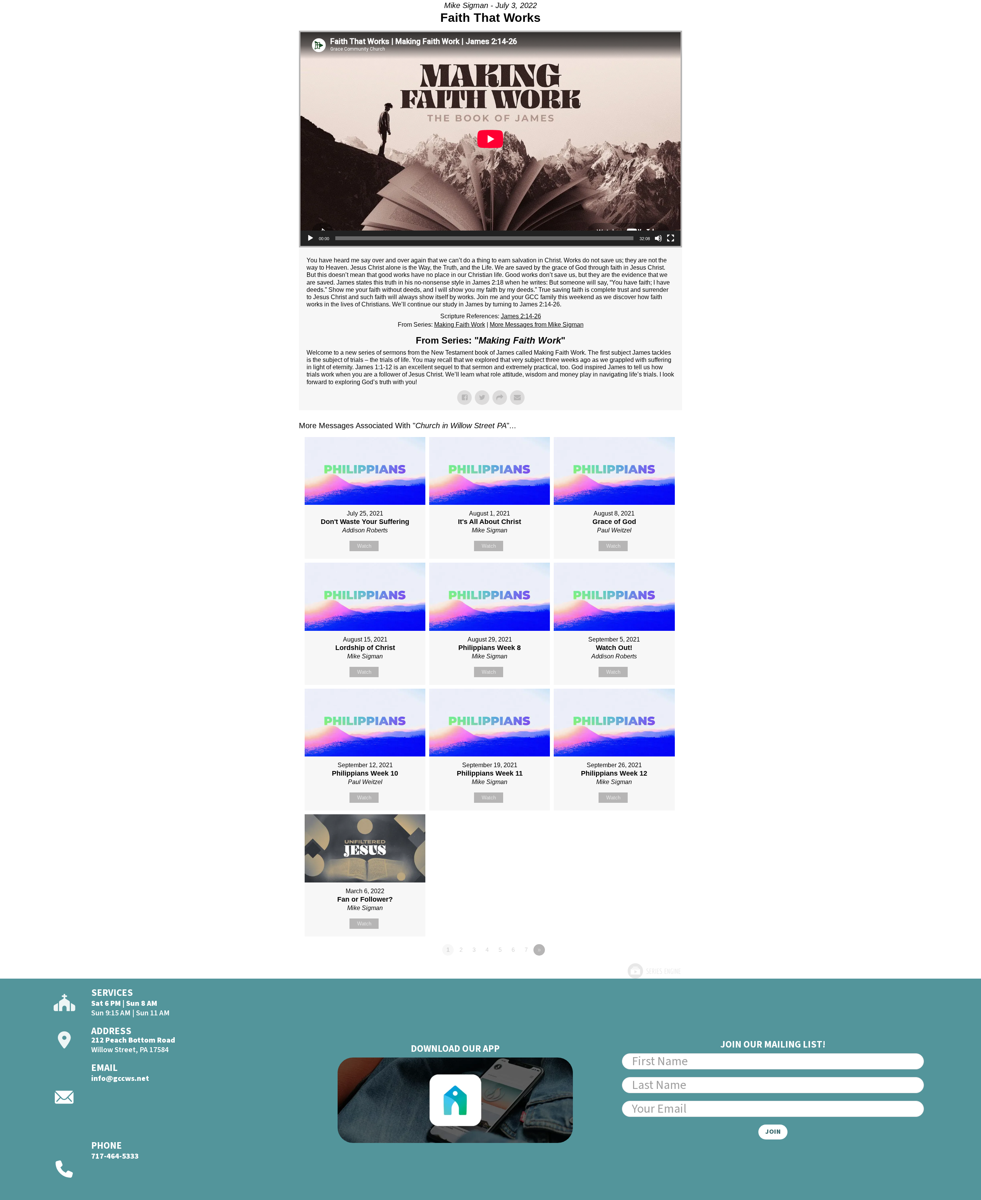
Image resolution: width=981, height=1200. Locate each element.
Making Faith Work (459, 324)
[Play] (310, 238)
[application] (490, 139)
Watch (364, 546)
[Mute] (658, 238)
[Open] (920, 26)
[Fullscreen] (670, 238)
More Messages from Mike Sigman (537, 324)
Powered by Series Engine (653, 971)
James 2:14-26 (521, 316)
